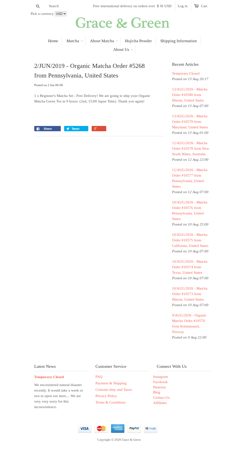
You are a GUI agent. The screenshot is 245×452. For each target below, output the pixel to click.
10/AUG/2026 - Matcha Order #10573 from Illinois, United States (189, 293)
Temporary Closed (186, 73)
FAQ (98, 377)
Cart (204, 6)
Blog (156, 392)
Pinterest (159, 387)
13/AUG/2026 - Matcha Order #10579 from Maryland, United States (190, 121)
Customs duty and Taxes (113, 390)
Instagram (160, 377)
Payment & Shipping (111, 383)
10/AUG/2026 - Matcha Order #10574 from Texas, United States (189, 267)
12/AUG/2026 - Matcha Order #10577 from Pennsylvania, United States (189, 178)
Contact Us (161, 397)
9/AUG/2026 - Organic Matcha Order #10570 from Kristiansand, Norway (189, 323)
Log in (183, 6)
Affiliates (160, 403)
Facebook (160, 382)
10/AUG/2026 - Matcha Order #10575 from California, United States (190, 240)
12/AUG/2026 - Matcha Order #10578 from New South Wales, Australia (190, 148)
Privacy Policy (106, 396)
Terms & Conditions (110, 402)
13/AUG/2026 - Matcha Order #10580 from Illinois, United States (189, 94)
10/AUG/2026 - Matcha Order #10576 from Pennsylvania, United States (189, 210)
